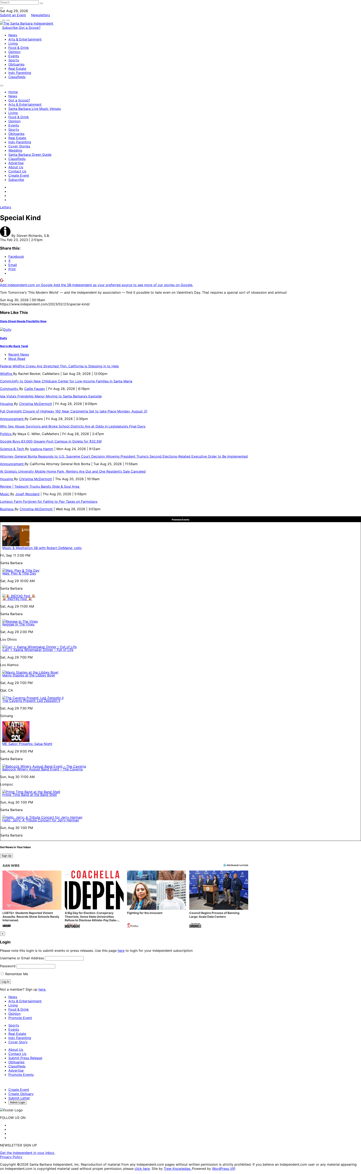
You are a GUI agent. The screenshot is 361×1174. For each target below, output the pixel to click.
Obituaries (16, 64)
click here (142, 1168)
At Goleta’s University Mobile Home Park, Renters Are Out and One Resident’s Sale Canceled (73, 471)
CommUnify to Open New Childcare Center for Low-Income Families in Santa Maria (66, 381)
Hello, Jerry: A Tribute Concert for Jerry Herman (40, 820)
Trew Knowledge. (178, 1168)
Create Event (18, 175)
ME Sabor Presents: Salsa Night (27, 744)
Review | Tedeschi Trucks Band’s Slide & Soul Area (40, 486)
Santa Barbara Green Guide (29, 154)
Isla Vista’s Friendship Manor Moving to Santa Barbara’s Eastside (51, 396)
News (12, 35)
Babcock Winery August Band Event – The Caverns (42, 769)
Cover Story (18, 1042)
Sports (13, 60)
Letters (5, 207)
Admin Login (17, 1102)
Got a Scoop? (30, 27)
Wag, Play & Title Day (19, 573)
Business (7, 509)
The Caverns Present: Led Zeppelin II (31, 701)
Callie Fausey (34, 389)
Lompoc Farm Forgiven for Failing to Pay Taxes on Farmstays (48, 501)
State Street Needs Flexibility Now (23, 321)
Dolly (3, 338)
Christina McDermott (35, 404)
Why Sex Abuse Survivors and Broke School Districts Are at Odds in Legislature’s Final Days (72, 426)
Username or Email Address (22, 958)
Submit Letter (19, 1098)
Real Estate (17, 68)
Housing (7, 404)
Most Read (16, 359)
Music (5, 494)
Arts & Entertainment (25, 39)
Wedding (15, 150)
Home (13, 92)
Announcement (12, 419)
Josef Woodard (27, 494)
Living (13, 43)
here (121, 950)
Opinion (14, 52)
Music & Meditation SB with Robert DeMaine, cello (42, 548)
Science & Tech (12, 449)
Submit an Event (13, 15)
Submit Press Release (25, 1058)
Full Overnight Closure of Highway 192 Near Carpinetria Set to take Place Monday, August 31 (73, 411)
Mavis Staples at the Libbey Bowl (28, 675)
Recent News (18, 354)
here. (42, 989)
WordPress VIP (223, 1168)
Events (13, 56)
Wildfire (6, 374)
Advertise (16, 163)
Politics (6, 434)
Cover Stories (19, 146)
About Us (15, 167)
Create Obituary (21, 1094)
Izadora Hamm (41, 449)
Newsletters (40, 15)
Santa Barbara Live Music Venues (34, 109)
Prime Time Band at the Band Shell (29, 795)
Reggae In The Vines (18, 624)
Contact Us (17, 171)
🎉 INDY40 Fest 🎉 (17, 599)
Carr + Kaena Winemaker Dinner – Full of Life (37, 650)
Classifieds (16, 77)
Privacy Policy (11, 1157)
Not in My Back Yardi (14, 346)
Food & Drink (18, 48)
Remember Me (16, 974)
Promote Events (21, 1074)
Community (9, 389)
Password (7, 966)
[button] (32, 899)
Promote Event (20, 1018)
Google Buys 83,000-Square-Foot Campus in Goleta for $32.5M (51, 441)
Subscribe (10, 27)
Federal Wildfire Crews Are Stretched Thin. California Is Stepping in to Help (59, 366)
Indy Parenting (19, 73)
